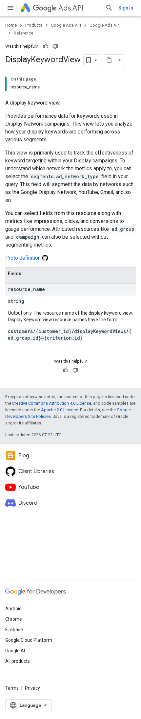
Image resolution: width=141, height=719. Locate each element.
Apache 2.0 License (59, 409)
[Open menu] (10, 8)
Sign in (125, 8)
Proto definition (23, 258)
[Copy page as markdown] (109, 60)
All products (17, 661)
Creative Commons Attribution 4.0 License (51, 403)
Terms (12, 688)
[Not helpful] (55, 46)
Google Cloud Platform (28, 640)
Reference (23, 33)
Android (13, 608)
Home (11, 25)
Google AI (15, 650)
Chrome (13, 619)
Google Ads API (66, 25)
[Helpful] (45, 46)
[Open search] (109, 8)
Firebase (14, 629)
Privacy (32, 688)
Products (33, 25)
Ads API (71, 8)
